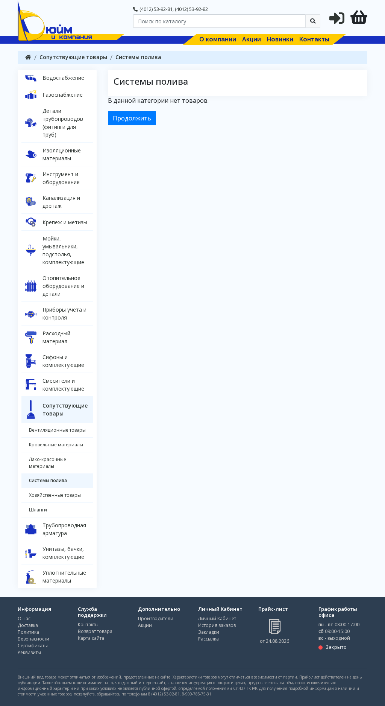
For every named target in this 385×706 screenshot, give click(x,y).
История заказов (217, 625)
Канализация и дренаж (61, 201)
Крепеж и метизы (64, 222)
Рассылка (208, 639)
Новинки (280, 39)
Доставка (28, 625)
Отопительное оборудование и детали (63, 285)
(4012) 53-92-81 (156, 9)
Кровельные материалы (56, 444)
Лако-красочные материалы (47, 462)
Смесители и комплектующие (63, 384)
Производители (155, 618)
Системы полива (138, 57)
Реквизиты (29, 652)
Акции (251, 39)
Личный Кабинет (217, 618)
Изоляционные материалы (61, 154)
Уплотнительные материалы (64, 576)
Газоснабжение (62, 94)
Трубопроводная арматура (64, 529)
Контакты (314, 39)
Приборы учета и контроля (64, 313)
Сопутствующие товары (73, 57)
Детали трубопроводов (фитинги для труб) (62, 122)
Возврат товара (95, 631)
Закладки (208, 632)
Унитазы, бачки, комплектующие (63, 552)
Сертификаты (33, 645)
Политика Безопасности (33, 635)
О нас (24, 618)
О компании (217, 39)
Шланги (38, 510)
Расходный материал (56, 337)
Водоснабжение (63, 77)
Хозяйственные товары (55, 495)
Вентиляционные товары (57, 430)
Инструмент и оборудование (61, 178)
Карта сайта (91, 638)
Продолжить (132, 118)
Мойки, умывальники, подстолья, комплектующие (63, 250)
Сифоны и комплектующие (63, 360)
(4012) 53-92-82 (191, 9)
